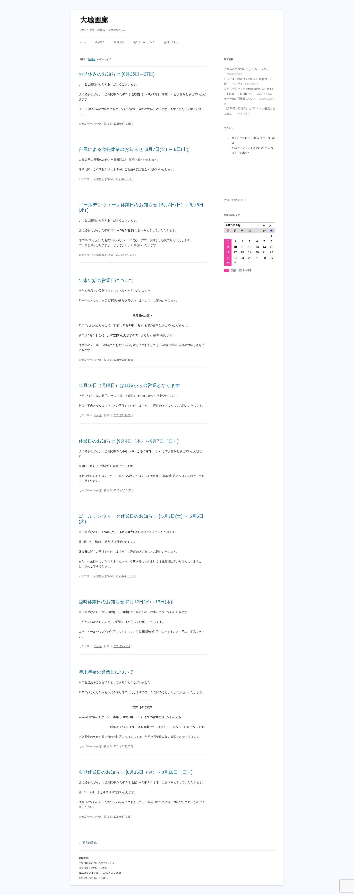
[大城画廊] (94, 21)
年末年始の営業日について (106, 280)
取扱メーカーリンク (144, 42)
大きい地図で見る (234, 200)
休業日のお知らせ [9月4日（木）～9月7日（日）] (129, 441)
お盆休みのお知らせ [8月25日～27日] (116, 74)
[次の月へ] (271, 225)
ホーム (82, 42)
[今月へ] (264, 225)
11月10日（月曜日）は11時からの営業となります (129, 385)
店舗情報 (119, 42)
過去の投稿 (88, 842)
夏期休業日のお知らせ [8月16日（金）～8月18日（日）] (136, 772)
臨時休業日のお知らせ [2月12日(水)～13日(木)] (126, 601)
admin (91, 59)
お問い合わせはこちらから (93, 877)
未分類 (98, 123)
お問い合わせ (171, 42)
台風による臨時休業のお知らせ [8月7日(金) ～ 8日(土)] (134, 149)
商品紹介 (100, 42)
